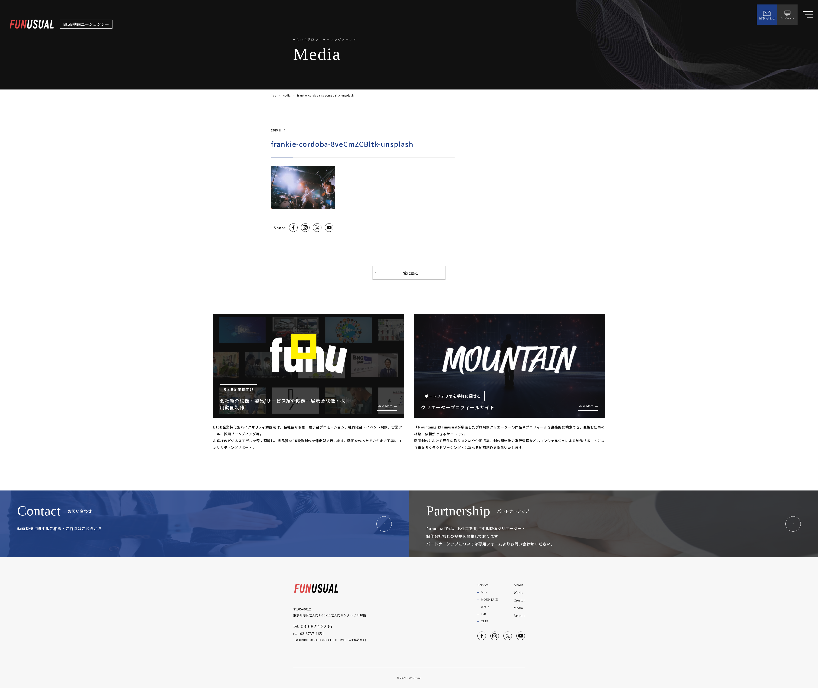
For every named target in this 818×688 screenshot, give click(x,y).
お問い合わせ (767, 18)
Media (287, 95)
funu (484, 592)
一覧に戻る (409, 273)
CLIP (484, 621)
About (518, 585)
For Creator (787, 18)
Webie (485, 607)
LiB (483, 614)
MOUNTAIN (489, 599)
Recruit (519, 615)
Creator (519, 600)
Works (518, 592)
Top (274, 95)
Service (483, 585)
